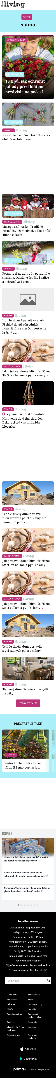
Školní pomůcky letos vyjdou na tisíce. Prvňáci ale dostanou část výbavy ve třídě (26, 859)
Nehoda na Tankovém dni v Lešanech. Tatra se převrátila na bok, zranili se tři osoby (27, 890)
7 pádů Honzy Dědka (37, 946)
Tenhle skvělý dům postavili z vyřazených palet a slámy (22, 648)
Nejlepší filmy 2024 (36, 927)
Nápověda (32, 1022)
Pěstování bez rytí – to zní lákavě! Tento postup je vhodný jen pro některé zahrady (23, 765)
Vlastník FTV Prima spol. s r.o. (15, 1028)
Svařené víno (35, 951)
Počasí (39, 937)
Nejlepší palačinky (18, 970)
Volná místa (12, 999)
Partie (31, 937)
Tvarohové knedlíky (40, 965)
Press (30, 999)
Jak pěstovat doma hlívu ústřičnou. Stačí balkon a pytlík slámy (26, 606)
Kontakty (32, 1009)
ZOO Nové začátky (37, 941)
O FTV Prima (12, 994)
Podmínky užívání (14, 1014)
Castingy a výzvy (35, 1004)
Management (34, 994)
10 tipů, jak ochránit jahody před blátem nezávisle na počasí (25, 86)
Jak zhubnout (17, 927)
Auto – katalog (16, 946)
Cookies (10, 1022)
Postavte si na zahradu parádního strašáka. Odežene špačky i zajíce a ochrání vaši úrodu (26, 277)
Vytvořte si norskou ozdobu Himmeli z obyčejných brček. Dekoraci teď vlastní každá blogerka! (24, 420)
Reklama (11, 1004)
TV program (37, 932)
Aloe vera (42, 956)
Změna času (19, 937)
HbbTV (10, 1009)
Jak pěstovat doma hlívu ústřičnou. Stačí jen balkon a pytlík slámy (26, 373)
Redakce (32, 1027)
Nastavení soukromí (32, 1036)
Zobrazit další (28, 703)
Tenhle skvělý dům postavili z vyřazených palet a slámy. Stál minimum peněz (24, 518)
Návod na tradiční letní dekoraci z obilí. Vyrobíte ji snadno (26, 137)
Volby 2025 (20, 951)
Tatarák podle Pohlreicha (22, 956)
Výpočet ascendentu (17, 965)
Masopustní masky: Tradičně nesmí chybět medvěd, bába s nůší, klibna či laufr (26, 231)
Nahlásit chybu (13, 1035)
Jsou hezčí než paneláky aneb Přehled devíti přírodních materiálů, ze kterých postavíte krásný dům (24, 326)
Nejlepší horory (21, 932)
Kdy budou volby (17, 941)
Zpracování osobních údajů (34, 1015)
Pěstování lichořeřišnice (28, 960)
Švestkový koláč (38, 970)
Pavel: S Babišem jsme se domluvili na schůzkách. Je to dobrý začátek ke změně (24, 874)
